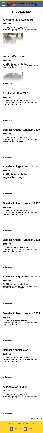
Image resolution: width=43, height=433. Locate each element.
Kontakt (21, 423)
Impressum (12, 423)
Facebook (17, 429)
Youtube (31, 429)
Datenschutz (30, 423)
